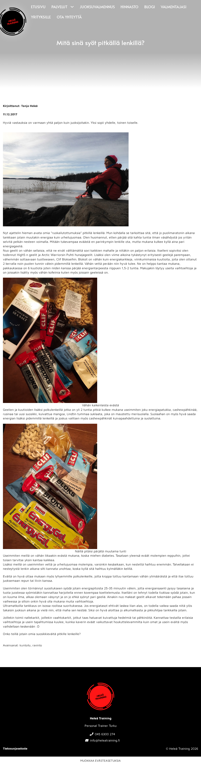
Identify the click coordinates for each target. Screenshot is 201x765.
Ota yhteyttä (69, 16)
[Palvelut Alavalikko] (71, 7)
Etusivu (38, 6)
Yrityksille (41, 16)
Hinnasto (129, 6)
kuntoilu (25, 645)
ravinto (37, 645)
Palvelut (59, 6)
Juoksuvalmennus (97, 6)
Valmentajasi (173, 6)
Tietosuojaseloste (15, 748)
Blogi (149, 6)
